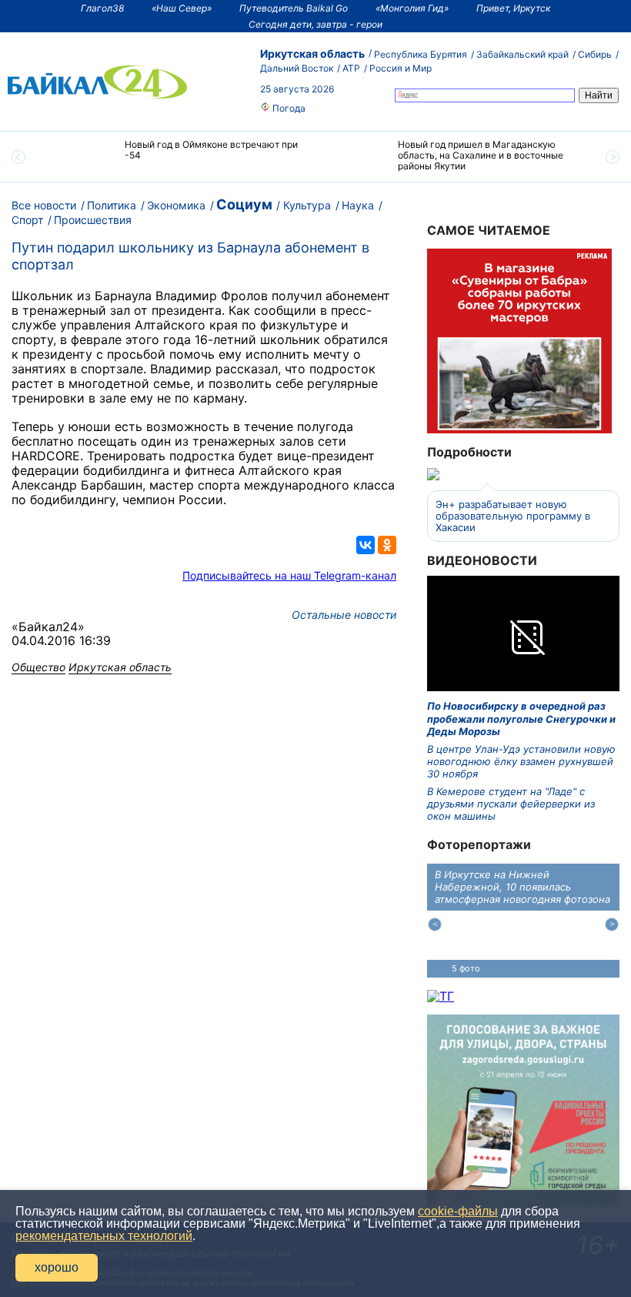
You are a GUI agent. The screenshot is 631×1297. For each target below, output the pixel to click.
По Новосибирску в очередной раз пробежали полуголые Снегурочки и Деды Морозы (521, 718)
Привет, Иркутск (513, 8)
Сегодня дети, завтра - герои (315, 24)
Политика (111, 205)
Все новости (44, 205)
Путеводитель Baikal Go (293, 8)
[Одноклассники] (387, 545)
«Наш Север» (182, 8)
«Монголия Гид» (412, 8)
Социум (244, 204)
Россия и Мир (400, 68)
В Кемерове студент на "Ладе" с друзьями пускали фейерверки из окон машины (511, 804)
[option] (179, 156)
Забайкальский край (522, 54)
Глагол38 (102, 8)
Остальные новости (344, 614)
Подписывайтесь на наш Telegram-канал (289, 575)
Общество (38, 667)
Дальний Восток (296, 68)
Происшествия (93, 219)
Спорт (27, 219)
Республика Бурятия (420, 54)
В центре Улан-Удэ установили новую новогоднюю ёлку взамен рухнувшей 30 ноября (521, 762)
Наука (358, 205)
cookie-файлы (458, 1211)
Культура (307, 205)
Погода (287, 108)
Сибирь (595, 54)
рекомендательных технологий (103, 1235)
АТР (351, 68)
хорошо (56, 1267)
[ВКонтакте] (365, 545)
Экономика (176, 205)
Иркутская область (312, 53)
